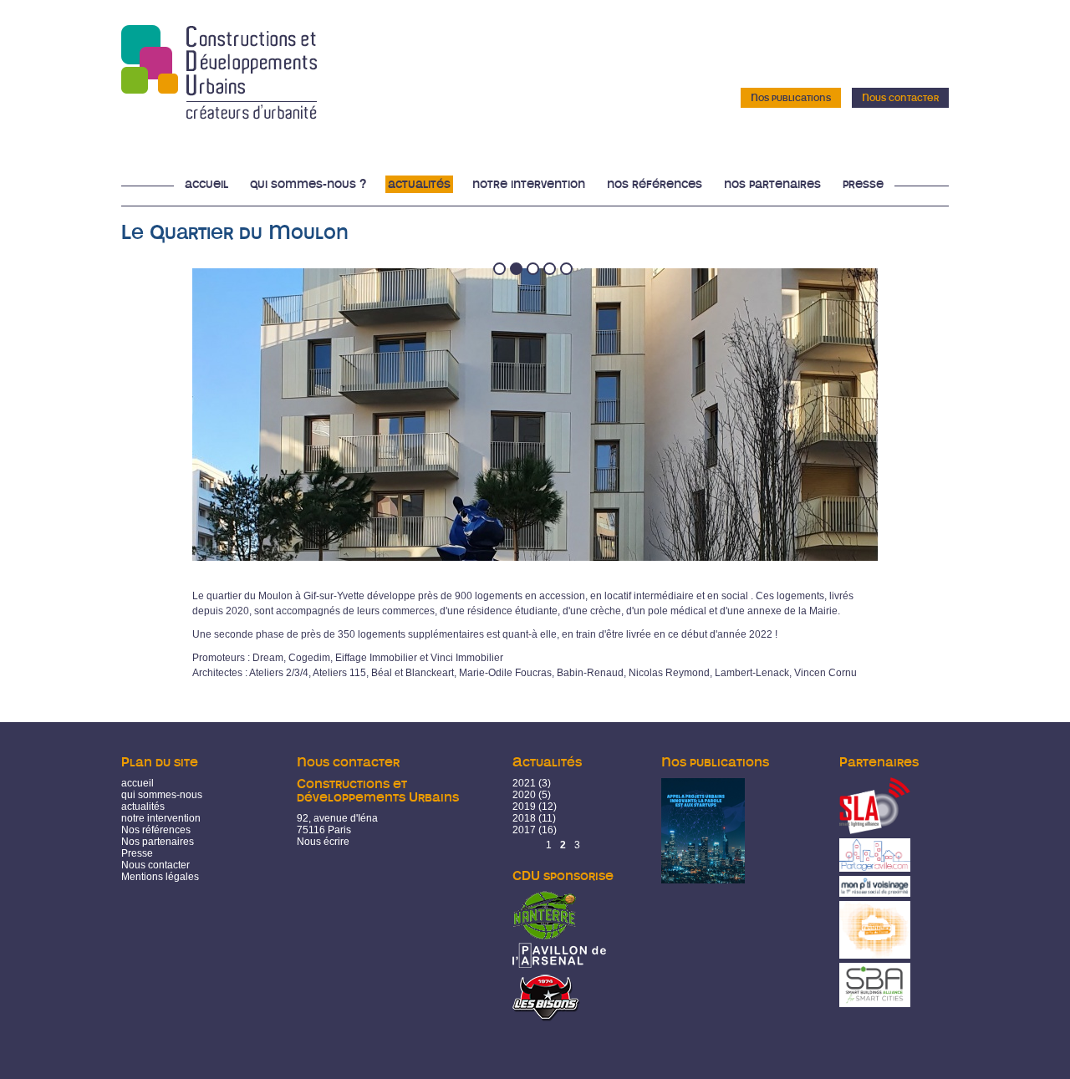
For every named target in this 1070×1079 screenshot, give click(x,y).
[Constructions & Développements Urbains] (219, 114)
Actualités (419, 184)
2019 (524, 806)
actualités (143, 806)
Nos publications (791, 98)
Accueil (206, 184)
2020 (524, 795)
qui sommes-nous (161, 795)
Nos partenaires (772, 184)
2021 (524, 783)
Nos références (654, 184)
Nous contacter (900, 98)
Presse (863, 184)
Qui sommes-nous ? (308, 184)
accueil (137, 783)
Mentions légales (160, 877)
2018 (524, 818)
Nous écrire (323, 841)
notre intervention (161, 818)
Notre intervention (528, 184)
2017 (524, 830)
